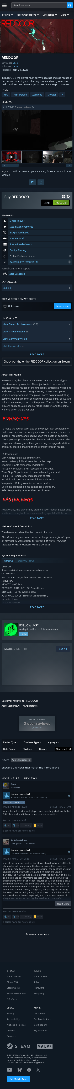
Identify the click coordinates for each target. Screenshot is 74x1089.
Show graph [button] (61, 749)
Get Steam (39, 1013)
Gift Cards (12, 999)
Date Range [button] (9, 749)
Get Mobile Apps (18, 1079)
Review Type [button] (9, 742)
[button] (8, 15)
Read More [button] (63, 903)
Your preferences (31, 705)
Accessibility (13, 1019)
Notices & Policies (16, 1024)
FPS (6, 94)
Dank (13, 784)
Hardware (39, 987)
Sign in (5, 171)
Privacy (10, 1013)
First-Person (20, 94)
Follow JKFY (29, 625)
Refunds (11, 1036)
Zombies (37, 94)
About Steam (14, 976)
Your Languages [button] (19, 760)
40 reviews (15, 787)
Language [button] (51, 742)
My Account (40, 1030)
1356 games (16, 843)
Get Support (40, 1024)
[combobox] (39, 5)
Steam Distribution (16, 993)
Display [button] (43, 749)
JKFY (15, 62)
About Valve (40, 976)
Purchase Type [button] (31, 742)
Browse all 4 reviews (37, 934)
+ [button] (62, 94)
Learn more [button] (62, 306)
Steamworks (13, 987)
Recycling (39, 993)
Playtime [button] (27, 749)
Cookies (11, 1030)
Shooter (51, 94)
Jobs (36, 982)
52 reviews (30, 843)
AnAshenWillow (18, 840)
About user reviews (11, 705)
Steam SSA (12, 982)
